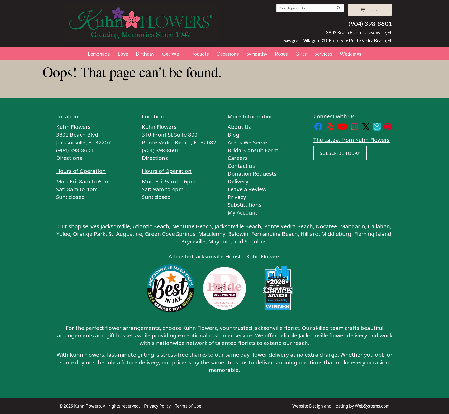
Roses (281, 54)
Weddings (350, 54)
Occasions (227, 54)
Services (323, 54)
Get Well (172, 54)
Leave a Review (247, 189)
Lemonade (99, 54)
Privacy (237, 197)
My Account (242, 212)
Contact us (241, 165)
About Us (239, 126)
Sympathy (256, 54)
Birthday (145, 54)
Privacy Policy (157, 406)
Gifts (301, 54)
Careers (238, 158)
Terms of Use (188, 406)
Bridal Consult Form (253, 150)
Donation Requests (252, 173)
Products (199, 54)
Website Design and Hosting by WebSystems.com (341, 406)
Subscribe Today (340, 153)
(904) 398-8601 (370, 23)
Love (123, 54)
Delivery (238, 181)
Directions (69, 158)
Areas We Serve (247, 142)
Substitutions (244, 204)
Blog (233, 134)
